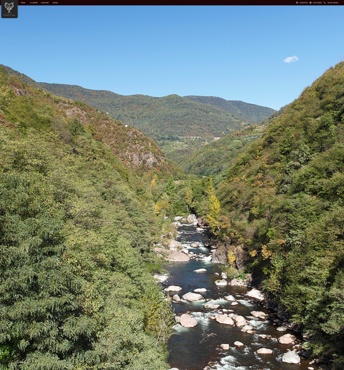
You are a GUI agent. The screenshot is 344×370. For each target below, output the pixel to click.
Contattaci (302, 3)
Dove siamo (315, 3)
